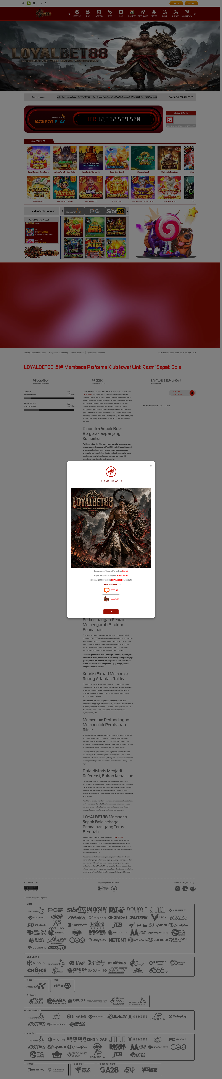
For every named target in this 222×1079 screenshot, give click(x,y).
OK (111, 611)
